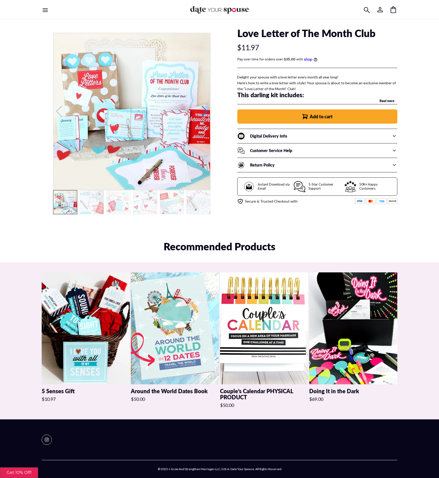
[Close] (304, 200)
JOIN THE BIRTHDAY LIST (264, 270)
